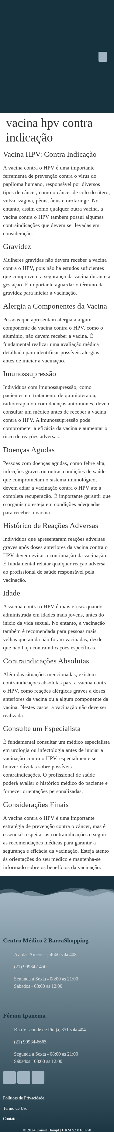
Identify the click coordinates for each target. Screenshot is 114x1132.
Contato (9, 1118)
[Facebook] (23, 1077)
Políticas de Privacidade (23, 1098)
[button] (102, 57)
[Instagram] (9, 1077)
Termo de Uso (15, 1108)
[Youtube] (38, 1077)
